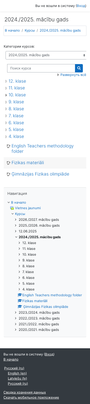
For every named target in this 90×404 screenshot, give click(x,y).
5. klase (16, 129)
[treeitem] (45, 266)
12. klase (17, 81)
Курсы (30, 30)
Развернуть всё (73, 75)
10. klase (17, 95)
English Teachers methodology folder (43, 148)
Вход (81, 6)
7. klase (16, 115)
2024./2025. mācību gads (60, 30)
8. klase (16, 108)
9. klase (16, 101)
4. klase (16, 136)
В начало (12, 30)
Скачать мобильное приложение (31, 397)
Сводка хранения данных (24, 392)
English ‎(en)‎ (17, 373)
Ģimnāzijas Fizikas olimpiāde (40, 174)
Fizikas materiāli (28, 162)
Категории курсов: (19, 46)
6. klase (16, 122)
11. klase (17, 88)
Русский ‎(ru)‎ (14, 368)
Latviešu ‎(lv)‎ (17, 378)
